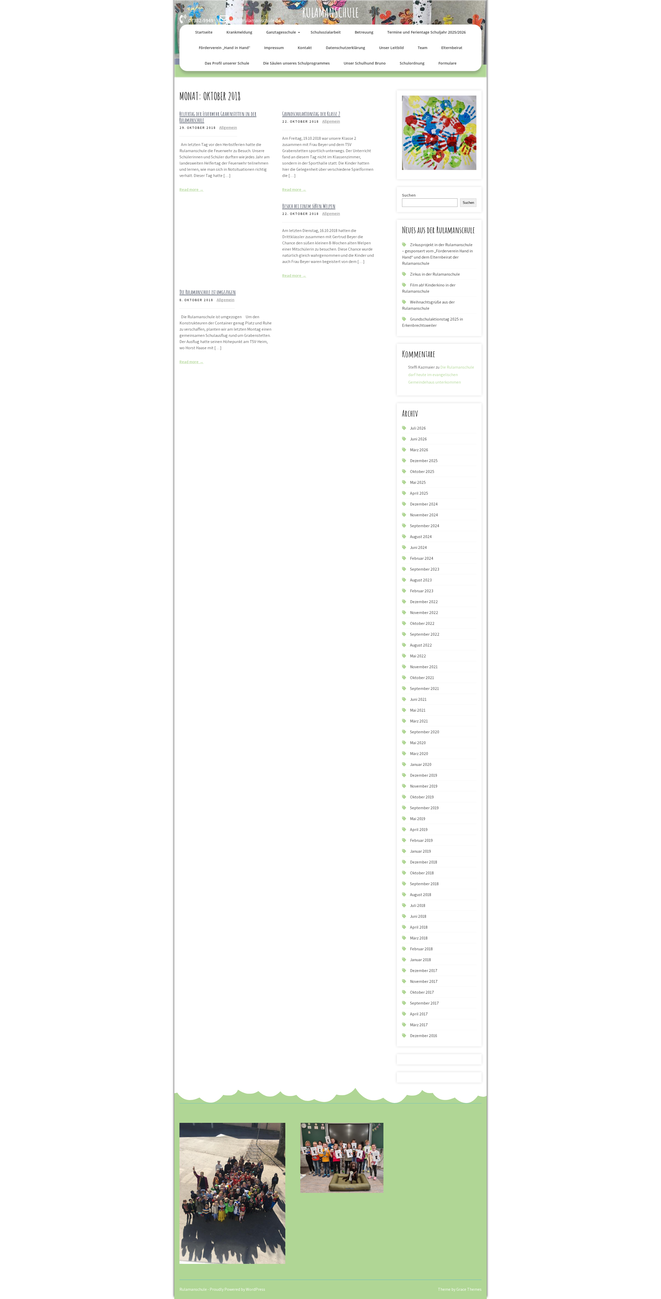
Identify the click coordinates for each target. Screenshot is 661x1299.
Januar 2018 (420, 959)
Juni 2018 (418, 916)
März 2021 (419, 721)
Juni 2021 (418, 699)
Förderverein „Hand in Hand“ (224, 47)
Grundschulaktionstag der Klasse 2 (311, 113)
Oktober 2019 (422, 797)
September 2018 (424, 883)
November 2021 (424, 667)
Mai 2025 (418, 482)
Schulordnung (412, 63)
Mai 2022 (418, 656)
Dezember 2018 (423, 862)
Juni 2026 (418, 439)
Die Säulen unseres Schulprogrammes (296, 63)
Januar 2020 (420, 764)
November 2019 (423, 786)
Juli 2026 (418, 428)
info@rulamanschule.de (256, 20)
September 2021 (424, 688)
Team (422, 47)
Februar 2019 (421, 840)
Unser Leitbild (391, 47)
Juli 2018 (417, 905)
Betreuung (364, 32)
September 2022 (424, 634)
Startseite (204, 32)
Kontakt (305, 47)
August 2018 (420, 894)
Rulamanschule (330, 12)
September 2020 (424, 732)
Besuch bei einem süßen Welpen (308, 206)
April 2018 (419, 927)
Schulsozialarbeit (326, 32)
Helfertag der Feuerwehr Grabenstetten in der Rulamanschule (217, 116)
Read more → (191, 189)
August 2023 (421, 580)
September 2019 (424, 808)
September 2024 (424, 525)
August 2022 (421, 645)
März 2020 (419, 753)
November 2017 (424, 981)
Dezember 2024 (424, 504)
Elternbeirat (451, 47)
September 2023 (424, 569)
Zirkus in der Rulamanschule (435, 274)
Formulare (447, 63)
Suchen (409, 195)
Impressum (274, 47)
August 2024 (421, 536)
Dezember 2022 (424, 601)
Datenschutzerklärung (345, 47)
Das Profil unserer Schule (227, 63)
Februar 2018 (421, 949)
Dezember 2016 (423, 1035)
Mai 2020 (418, 742)
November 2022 (424, 612)
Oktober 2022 (422, 623)
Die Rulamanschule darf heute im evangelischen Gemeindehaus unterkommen (441, 374)
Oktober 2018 (422, 873)
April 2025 (419, 493)
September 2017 (424, 1003)
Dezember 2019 (423, 775)
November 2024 (424, 515)
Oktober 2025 (422, 471)
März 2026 (419, 450)
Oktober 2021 (422, 677)
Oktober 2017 (422, 992)
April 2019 (419, 829)
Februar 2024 (421, 558)
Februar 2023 (421, 591)
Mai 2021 (418, 710)
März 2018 (419, 938)
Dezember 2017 (423, 970)
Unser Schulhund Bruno (365, 63)
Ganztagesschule (281, 32)
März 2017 (419, 1025)
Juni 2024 (418, 547)
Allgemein (228, 127)
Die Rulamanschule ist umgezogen (207, 292)
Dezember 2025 (424, 460)
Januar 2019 (420, 851)
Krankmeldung (239, 32)
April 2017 (419, 1014)
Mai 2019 (417, 818)
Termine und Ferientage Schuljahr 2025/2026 (426, 32)
